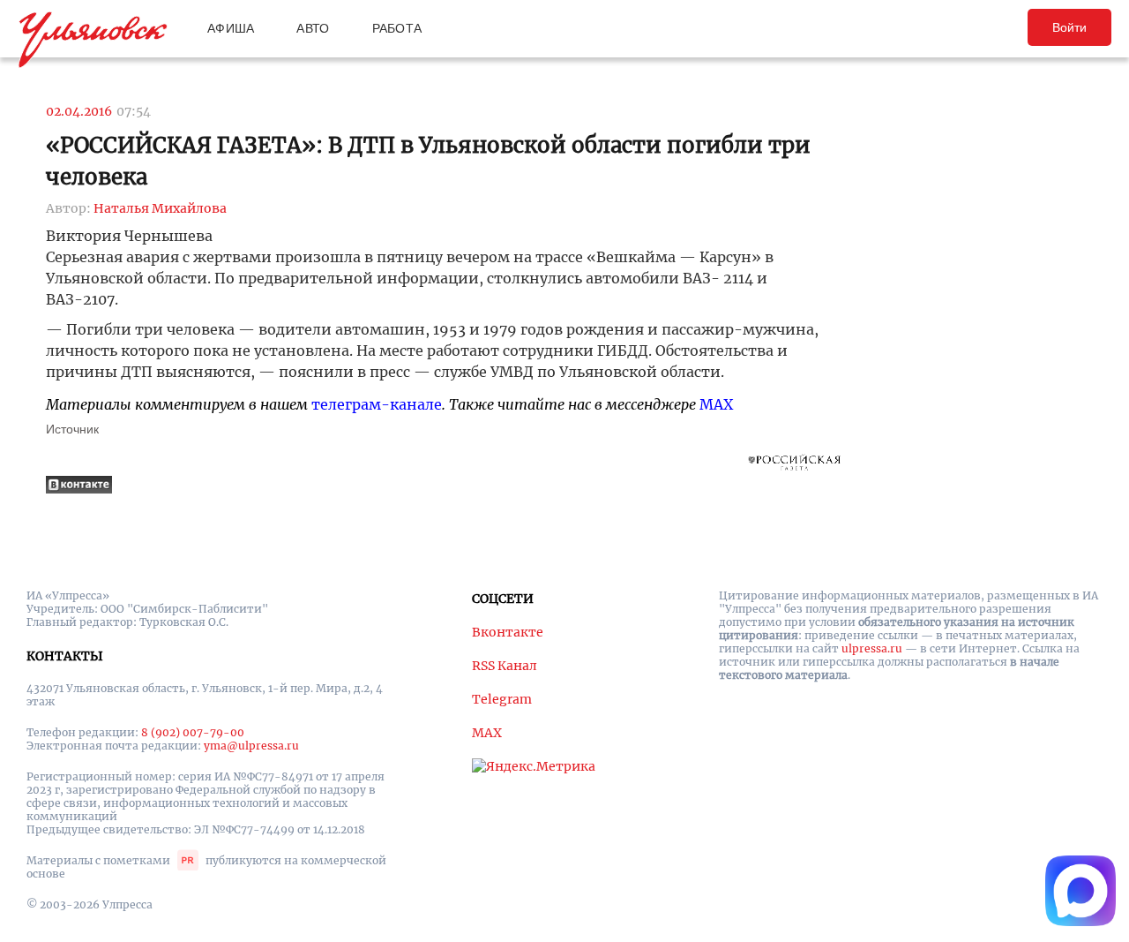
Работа (397, 28)
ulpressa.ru (871, 648)
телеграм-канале (376, 404)
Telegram (502, 699)
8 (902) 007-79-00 (192, 732)
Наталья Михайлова (160, 208)
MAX (716, 404)
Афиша (230, 28)
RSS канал (504, 666)
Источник (72, 429)
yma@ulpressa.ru (251, 745)
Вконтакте (507, 632)
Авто (312, 28)
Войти (1069, 27)
